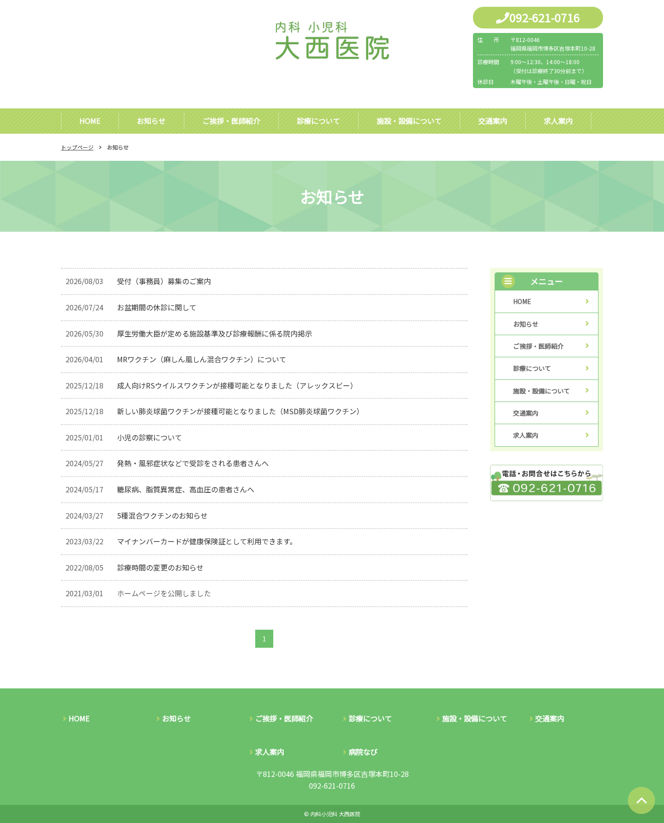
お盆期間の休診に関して (156, 307)
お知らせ (151, 120)
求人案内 (558, 120)
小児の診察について (149, 437)
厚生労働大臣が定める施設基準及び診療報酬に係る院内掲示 (214, 333)
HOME (89, 120)
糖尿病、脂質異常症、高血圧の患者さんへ (185, 489)
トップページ (77, 147)
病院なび (363, 751)
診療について (318, 120)
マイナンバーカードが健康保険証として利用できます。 (207, 541)
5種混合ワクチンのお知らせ (162, 515)
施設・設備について (409, 120)
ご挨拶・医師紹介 (231, 120)
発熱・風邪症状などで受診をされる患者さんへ (193, 463)
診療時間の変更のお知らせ (160, 567)
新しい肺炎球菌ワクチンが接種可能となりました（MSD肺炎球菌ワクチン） (240, 411)
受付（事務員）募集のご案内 (164, 281)
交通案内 (492, 120)
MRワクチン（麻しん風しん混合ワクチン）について (201, 359)
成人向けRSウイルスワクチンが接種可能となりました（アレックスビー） (237, 385)
